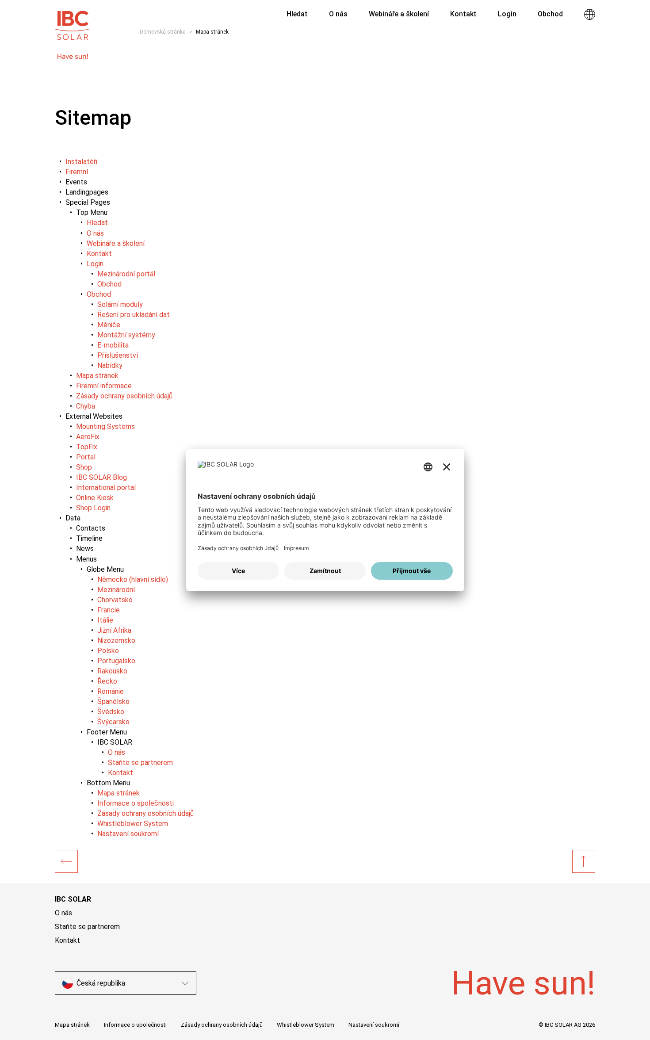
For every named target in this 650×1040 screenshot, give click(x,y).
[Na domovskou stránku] (72, 21)
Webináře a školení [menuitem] (399, 14)
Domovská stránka (163, 32)
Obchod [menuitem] (550, 14)
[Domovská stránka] (66, 861)
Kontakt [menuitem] (463, 14)
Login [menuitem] (507, 14)
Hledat (296, 14)
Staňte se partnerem (87, 926)
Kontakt (67, 940)
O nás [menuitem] (338, 14)
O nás (63, 913)
